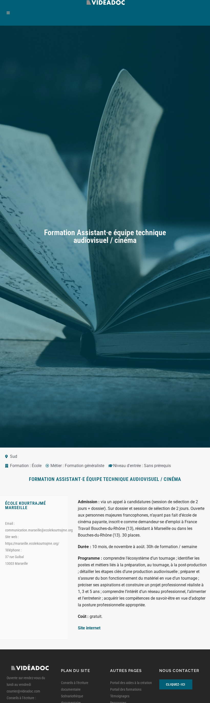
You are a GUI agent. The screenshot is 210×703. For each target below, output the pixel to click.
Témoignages (119, 696)
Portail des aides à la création (131, 683)
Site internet (89, 628)
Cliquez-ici (175, 684)
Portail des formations (125, 689)
